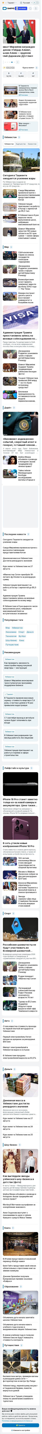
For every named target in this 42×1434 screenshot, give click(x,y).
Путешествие (12, 644)
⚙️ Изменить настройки (20, 1430)
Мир (8, 628)
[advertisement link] (21, 8)
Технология (11, 636)
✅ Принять (20, 1425)
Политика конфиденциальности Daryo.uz (17, 1421)
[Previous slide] (5, 62)
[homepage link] (8, 8)
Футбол (22, 636)
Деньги (30, 632)
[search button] (30, 8)
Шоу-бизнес (11, 640)
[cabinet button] (35, 8)
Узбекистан (17, 628)
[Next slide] (20, 62)
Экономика (11, 632)
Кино (21, 640)
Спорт (21, 632)
